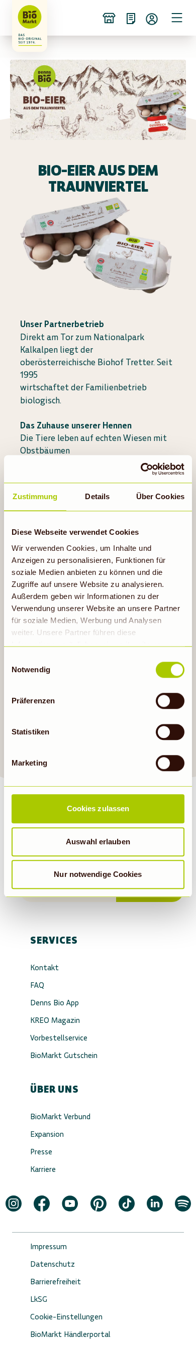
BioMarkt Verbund (60, 1116)
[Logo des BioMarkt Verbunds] (26, 18)
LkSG (38, 1299)
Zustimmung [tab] (35, 496)
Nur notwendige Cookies (98, 874)
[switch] (170, 701)
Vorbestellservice (58, 1037)
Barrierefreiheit (55, 1281)
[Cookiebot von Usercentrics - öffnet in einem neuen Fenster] (140, 469)
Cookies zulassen (98, 808)
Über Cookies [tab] (160, 496)
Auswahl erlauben (98, 841)
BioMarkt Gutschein (63, 1055)
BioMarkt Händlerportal (70, 1334)
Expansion (47, 1134)
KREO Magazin (55, 1020)
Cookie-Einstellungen (66, 1316)
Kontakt (44, 967)
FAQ (37, 985)
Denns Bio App (54, 1002)
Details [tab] (97, 496)
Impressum (48, 1246)
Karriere (43, 1169)
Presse (41, 1151)
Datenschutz (52, 1264)
